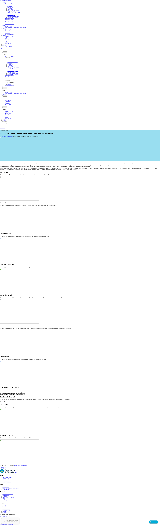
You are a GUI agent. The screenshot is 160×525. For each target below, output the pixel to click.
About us (4, 28)
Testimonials (7, 30)
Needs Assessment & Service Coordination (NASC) (15, 27)
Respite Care (10, 9)
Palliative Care (10, 8)
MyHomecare (7, 33)
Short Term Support (11, 11)
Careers (4, 35)
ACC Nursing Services (9, 18)
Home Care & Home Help (13, 4)
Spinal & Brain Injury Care (13, 13)
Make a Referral (5, 487)
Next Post (2, 468)
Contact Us (4, 45)
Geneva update (10, 136)
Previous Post (3, 467)
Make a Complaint (8, 46)
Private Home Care (9, 19)
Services (4, 2)
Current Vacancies (8, 39)
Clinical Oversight (11, 15)
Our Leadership (8, 29)
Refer (3, 25)
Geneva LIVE (8, 43)
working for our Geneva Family (20, 465)
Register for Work (8, 41)
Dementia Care (10, 7)
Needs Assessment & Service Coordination (10, 488)
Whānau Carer (8, 38)
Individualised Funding (9, 24)
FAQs (6, 32)
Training (6, 42)
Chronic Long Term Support (13, 10)
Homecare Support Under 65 (13, 16)
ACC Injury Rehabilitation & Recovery (15, 12)
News (3, 44)
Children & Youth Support (13, 17)
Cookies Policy (9, 516)
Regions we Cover (8, 26)
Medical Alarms (8, 20)
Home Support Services (9, 3)
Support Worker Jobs (9, 36)
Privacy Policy (3, 516)
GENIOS (9, 22)
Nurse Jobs (7, 37)
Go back (5, 52)
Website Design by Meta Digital (6, 524)
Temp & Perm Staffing (9, 21)
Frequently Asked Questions (8, 497)
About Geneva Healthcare (7, 494)
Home (1, 136)
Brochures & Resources (9, 34)
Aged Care (10, 6)
